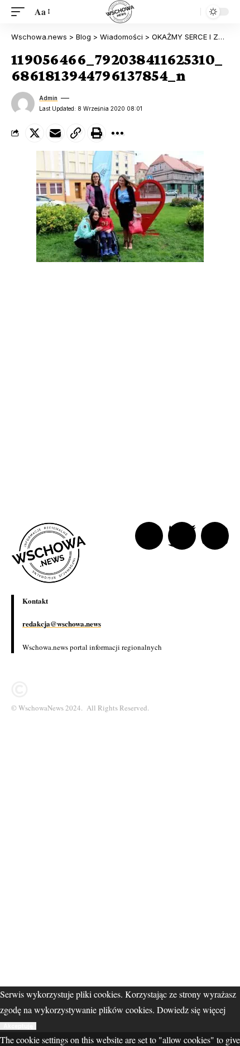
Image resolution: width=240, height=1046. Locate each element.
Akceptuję (18, 1026)
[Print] (96, 133)
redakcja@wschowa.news (61, 623)
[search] (189, 11)
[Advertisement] (120, 866)
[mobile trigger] (20, 11)
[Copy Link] (75, 133)
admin (48, 98)
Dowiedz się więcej (191, 1009)
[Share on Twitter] (34, 133)
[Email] (55, 133)
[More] (117, 133)
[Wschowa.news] (119, 11)
